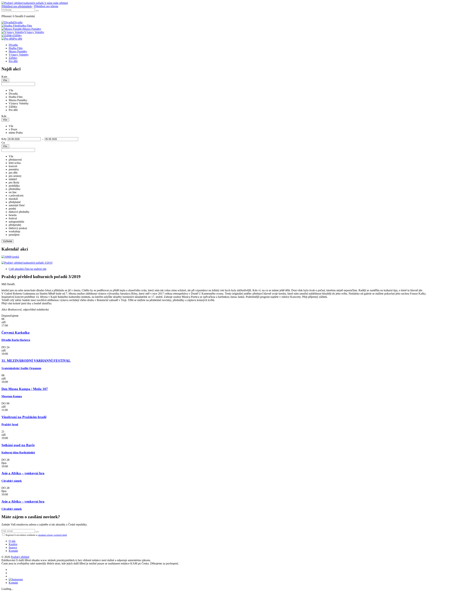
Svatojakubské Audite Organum (21, 368)
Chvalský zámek (11, 480)
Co (3, 142)
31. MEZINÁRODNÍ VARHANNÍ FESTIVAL (36, 361)
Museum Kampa (11, 396)
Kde (3, 116)
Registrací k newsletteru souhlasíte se (36, 535)
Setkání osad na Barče (18, 445)
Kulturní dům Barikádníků (18, 452)
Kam (4, 76)
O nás (12, 541)
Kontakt (13, 550)
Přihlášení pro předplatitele (16, 6)
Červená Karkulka (15, 332)
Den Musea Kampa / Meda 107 (24, 389)
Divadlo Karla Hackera (15, 339)
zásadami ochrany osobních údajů (52, 535)
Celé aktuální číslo (27, 268)
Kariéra (13, 544)
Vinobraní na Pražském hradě (23, 417)
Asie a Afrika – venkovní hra (22, 473)
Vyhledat (7, 241)
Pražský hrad (9, 424)
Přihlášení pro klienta (46, 6)
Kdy (4, 138)
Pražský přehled (20, 556)
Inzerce (13, 547)
